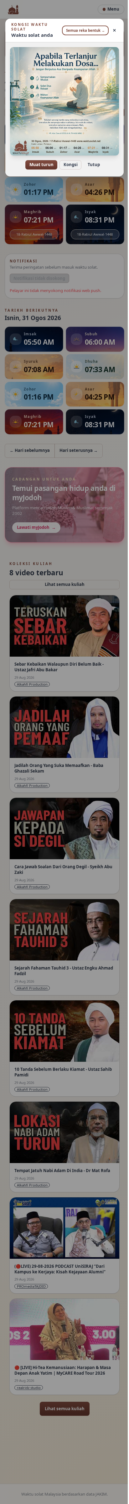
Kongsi (68, 160)
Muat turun (39, 160)
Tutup (91, 160)
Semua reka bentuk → (83, 30)
